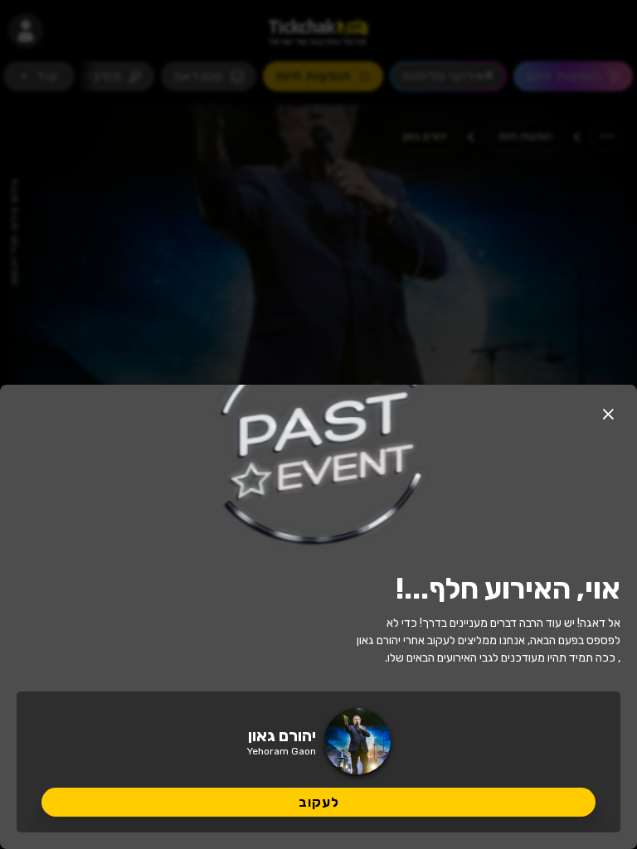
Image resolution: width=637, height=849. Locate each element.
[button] (608, 413)
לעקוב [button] (319, 802)
